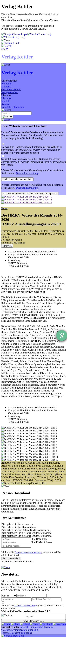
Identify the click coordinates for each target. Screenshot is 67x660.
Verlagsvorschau (9, 92)
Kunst (4, 208)
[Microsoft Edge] (13, 37)
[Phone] (15, 624)
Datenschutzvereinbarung (27, 552)
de (2, 48)
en (7, 48)
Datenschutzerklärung (27, 173)
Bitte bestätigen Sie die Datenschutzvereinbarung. (26, 535)
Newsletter (24, 627)
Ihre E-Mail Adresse (41, 542)
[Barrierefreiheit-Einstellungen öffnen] (61, 335)
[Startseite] (12, 635)
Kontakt (5, 104)
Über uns (6, 98)
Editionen (6, 86)
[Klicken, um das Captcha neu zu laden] (12, 616)
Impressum (36, 627)
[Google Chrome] (14, 34)
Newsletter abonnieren (12, 107)
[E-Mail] (6, 624)
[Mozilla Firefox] (39, 34)
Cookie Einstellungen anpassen (42, 193)
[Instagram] (59, 624)
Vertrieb (5, 101)
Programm (6, 83)
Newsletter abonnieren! (33, 621)
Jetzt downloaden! (11, 558)
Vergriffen (7, 246)
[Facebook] (46, 624)
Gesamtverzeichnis (11, 89)
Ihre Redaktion (39, 539)
